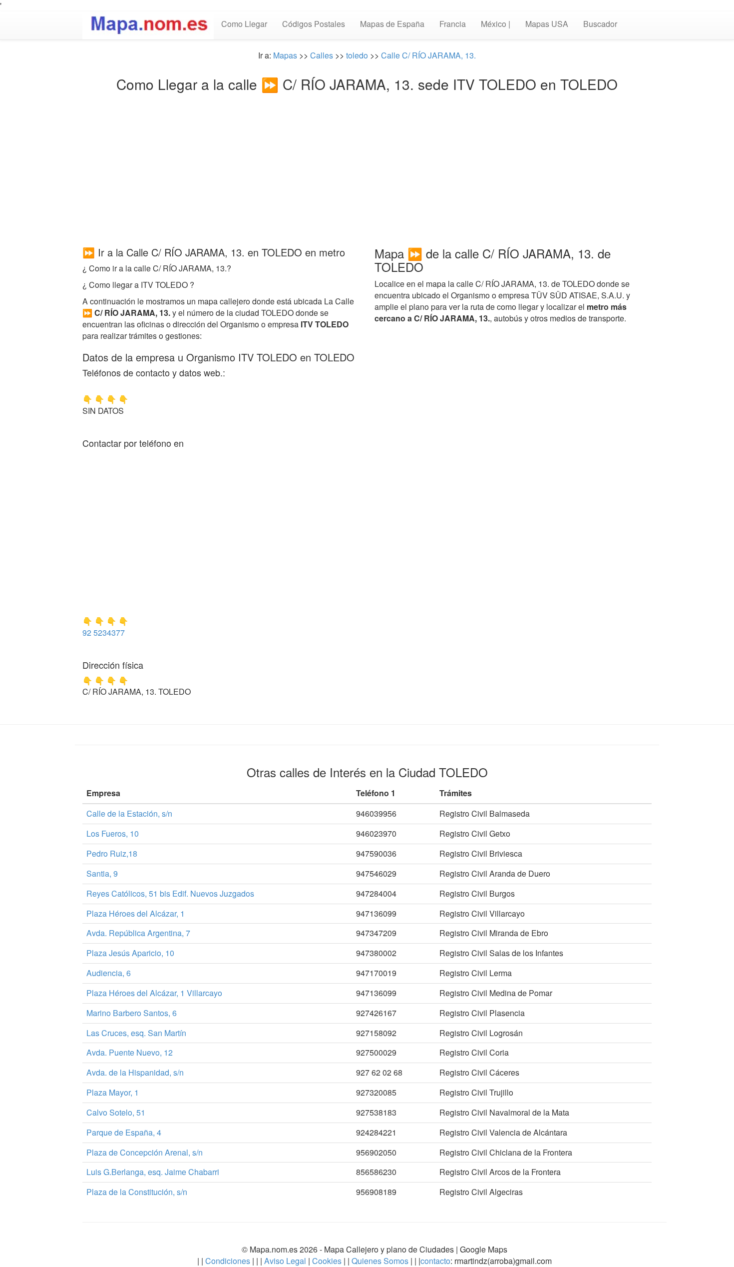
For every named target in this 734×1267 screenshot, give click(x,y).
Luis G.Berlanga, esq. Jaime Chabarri (152, 1172)
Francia (452, 23)
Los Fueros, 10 (112, 833)
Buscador (600, 23)
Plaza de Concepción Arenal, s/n (144, 1152)
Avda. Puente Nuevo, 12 (129, 1052)
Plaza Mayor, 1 (112, 1092)
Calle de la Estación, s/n (129, 813)
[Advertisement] (367, 166)
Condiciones (227, 1261)
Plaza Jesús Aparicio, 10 (130, 953)
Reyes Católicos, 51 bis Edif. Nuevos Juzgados (170, 893)
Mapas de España (392, 23)
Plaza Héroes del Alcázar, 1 (135, 913)
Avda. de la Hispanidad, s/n (135, 1072)
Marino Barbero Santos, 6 (131, 1013)
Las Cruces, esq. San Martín (136, 1033)
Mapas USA (546, 23)
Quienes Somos (380, 1261)
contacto (435, 1261)
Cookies (328, 1261)
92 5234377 (103, 632)
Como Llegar (244, 23)
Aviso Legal (285, 1261)
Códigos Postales (313, 23)
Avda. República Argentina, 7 (138, 933)
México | (495, 23)
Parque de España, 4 (123, 1132)
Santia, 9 (102, 873)
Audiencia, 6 (108, 973)
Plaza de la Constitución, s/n (136, 1192)
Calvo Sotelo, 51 (115, 1112)
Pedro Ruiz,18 (111, 853)
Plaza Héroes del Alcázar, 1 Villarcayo (154, 993)
